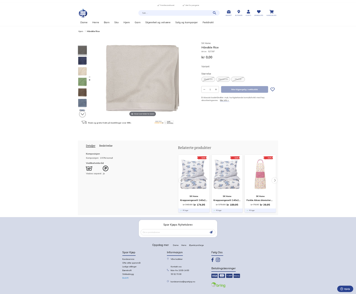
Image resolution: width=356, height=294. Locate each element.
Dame (176, 245)
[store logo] (83, 13)
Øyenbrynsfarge (196, 245)
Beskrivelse (106, 145)
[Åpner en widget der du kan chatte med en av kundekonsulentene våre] (345, 289)
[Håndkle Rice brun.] (82, 93)
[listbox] (238, 79)
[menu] (178, 22)
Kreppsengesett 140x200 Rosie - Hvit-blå (194, 200)
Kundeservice (128, 259)
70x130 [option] (238, 79)
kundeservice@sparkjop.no (183, 281)
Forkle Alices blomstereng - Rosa (260, 200)
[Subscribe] (211, 232)
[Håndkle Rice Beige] (82, 50)
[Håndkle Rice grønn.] (82, 82)
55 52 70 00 (176, 274)
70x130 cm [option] (223, 79)
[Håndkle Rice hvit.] (82, 72)
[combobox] (179, 13)
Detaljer (90, 145)
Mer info (223, 100)
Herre (183, 245)
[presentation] (89, 146)
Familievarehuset (166, 5)
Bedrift (125, 278)
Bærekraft (127, 270)
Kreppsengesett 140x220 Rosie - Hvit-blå (227, 200)
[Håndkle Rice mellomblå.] (82, 103)
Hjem (80, 31)
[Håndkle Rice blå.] (82, 61)
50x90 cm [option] (208, 79)
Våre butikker (177, 259)
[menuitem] (84, 22)
